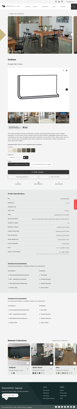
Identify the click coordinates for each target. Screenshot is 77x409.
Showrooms (46, 390)
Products (27, 6)
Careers (62, 390)
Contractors (46, 395)
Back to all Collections (17, 13)
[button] (72, 34)
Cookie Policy (63, 395)
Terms (61, 398)
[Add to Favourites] (63, 70)
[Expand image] (66, 70)
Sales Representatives (49, 398)
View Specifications (22, 177)
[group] (15, 117)
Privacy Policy (63, 393)
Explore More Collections (59, 340)
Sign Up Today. (10, 395)
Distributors (46, 393)
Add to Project (55, 177)
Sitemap (30, 407)
